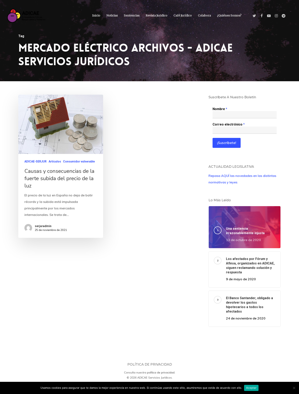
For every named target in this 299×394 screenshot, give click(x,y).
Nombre (220, 109)
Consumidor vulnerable (79, 161)
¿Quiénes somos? (229, 15)
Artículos (55, 161)
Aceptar (251, 387)
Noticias (112, 15)
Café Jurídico (183, 15)
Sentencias (132, 15)
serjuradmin (43, 226)
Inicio (96, 15)
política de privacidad (161, 372)
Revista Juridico (156, 15)
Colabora (204, 15)
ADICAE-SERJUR (35, 161)
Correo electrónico (229, 124)
